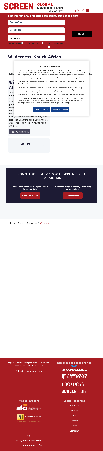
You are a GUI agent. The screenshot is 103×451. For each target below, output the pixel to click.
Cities (74, 425)
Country (21, 223)
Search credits (34, 43)
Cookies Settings (41, 109)
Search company (55, 43)
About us (74, 410)
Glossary (74, 420)
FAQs (74, 415)
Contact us (74, 405)
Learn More (72, 195)
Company (74, 430)
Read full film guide (20, 131)
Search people (14, 43)
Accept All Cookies (60, 109)
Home (12, 223)
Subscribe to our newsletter (29, 371)
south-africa (32, 223)
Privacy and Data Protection (29, 440)
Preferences (29, 445)
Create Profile (30, 195)
